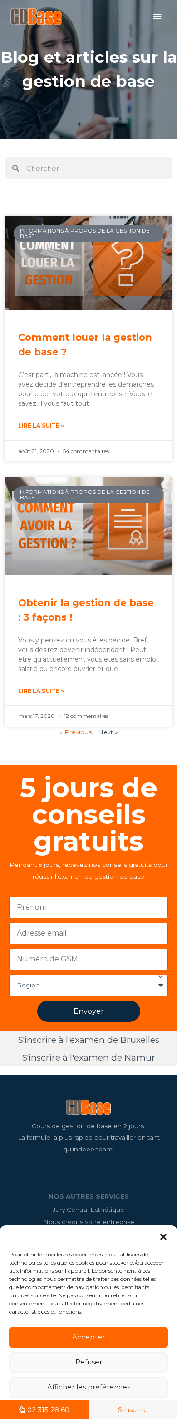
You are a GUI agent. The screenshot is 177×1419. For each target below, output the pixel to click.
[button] (163, 1236)
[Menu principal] (157, 16)
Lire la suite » (41, 425)
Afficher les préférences (88, 1387)
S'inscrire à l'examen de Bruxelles (88, 1040)
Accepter (88, 1337)
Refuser (88, 1362)
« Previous (75, 732)
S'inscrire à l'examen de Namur (88, 1057)
